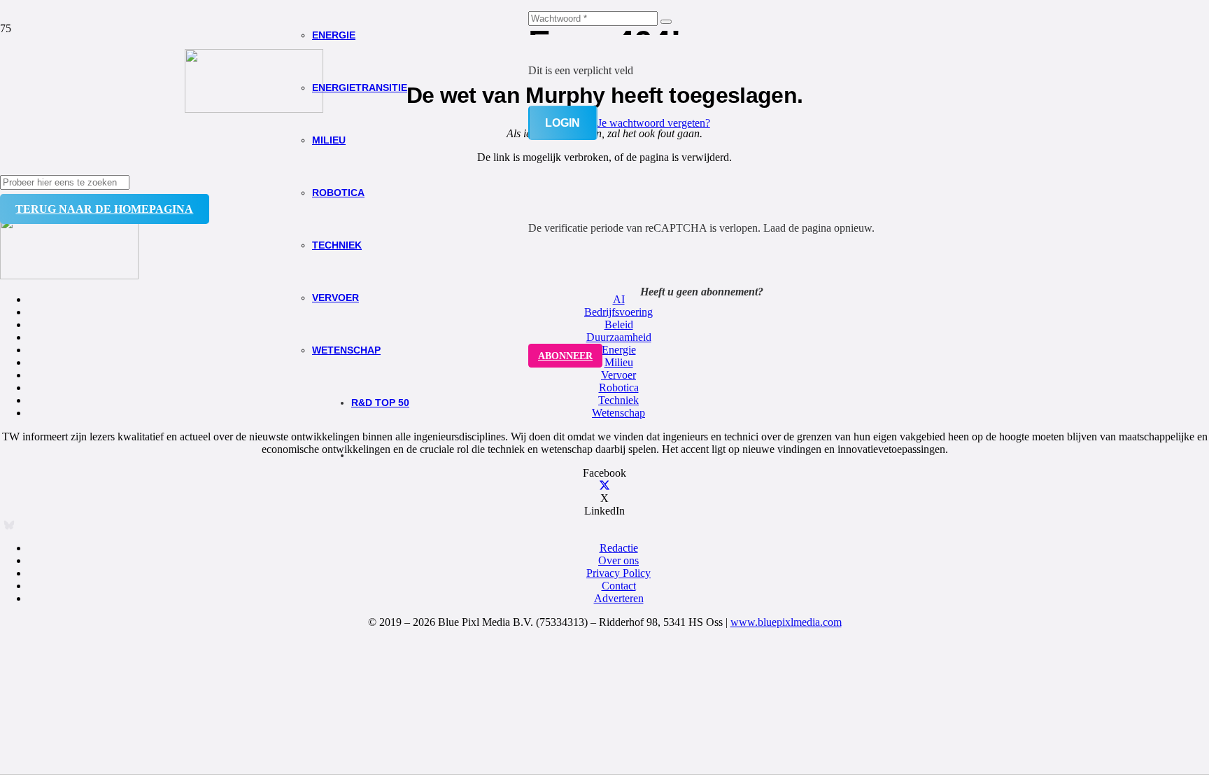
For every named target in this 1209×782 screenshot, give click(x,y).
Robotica (619, 387)
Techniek (618, 400)
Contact (619, 586)
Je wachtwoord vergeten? (654, 123)
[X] (604, 485)
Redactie (619, 548)
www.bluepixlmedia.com (786, 622)
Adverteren (619, 598)
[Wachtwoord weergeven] (666, 22)
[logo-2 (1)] (254, 109)
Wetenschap (618, 413)
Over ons (618, 560)
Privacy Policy (618, 573)
